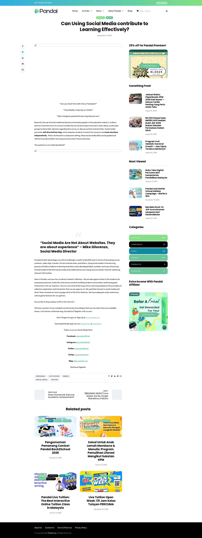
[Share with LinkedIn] (22, 58)
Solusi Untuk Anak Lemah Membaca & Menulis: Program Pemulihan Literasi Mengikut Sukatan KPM (101, 451)
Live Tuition (54, 376)
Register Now (148, 314)
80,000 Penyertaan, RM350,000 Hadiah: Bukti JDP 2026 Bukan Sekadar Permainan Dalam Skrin (155, 124)
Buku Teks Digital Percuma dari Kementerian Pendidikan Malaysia (156, 174)
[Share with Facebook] (22, 46)
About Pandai (114, 10)
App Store (97, 323)
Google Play (85, 323)
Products (51, 479)
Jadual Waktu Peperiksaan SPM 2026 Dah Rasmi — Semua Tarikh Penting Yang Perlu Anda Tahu (155, 100)
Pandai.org (52, 533)
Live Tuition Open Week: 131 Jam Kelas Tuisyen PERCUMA (101, 500)
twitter (54, 379)
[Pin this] (22, 63)
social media (41, 379)
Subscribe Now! (149, 66)
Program (67, 421)
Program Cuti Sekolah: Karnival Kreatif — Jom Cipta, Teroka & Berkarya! (156, 145)
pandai (66, 376)
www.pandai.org (92, 317)
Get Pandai (161, 3)
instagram (40, 376)
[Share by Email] (22, 69)
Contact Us (49, 527)
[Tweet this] (22, 52)
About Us (38, 527)
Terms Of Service (64, 527)
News (98, 10)
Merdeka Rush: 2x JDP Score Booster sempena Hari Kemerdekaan (154, 211)
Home (75, 10)
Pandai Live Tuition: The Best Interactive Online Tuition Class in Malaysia (55, 502)
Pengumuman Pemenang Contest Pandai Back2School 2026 (55, 447)
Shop (130, 10)
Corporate (53, 476)
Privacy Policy (81, 527)
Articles (85, 10)
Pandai (109, 17)
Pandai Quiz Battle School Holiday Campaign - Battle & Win (156, 192)
